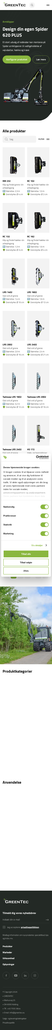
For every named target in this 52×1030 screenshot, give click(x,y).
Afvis (26, 571)
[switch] (44, 515)
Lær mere (41, 59)
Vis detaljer (37, 545)
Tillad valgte (26, 562)
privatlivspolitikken (30, 927)
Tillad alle (26, 554)
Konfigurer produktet (16, 59)
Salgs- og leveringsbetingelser (14, 1018)
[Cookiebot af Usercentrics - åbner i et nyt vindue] (37, 457)
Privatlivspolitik (9, 1022)
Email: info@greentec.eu (14, 1012)
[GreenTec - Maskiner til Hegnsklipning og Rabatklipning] (14, 5)
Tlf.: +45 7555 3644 (12, 1008)
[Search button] (32, 5)
